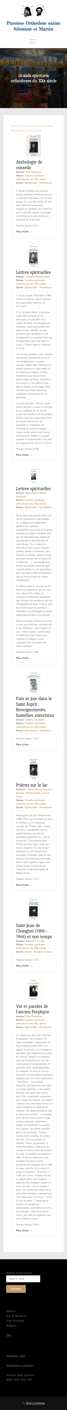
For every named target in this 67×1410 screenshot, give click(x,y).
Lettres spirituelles (33, 272)
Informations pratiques (19, 1365)
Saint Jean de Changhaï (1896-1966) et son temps (34, 931)
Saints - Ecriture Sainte (38, 951)
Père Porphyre (33, 172)
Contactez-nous (15, 1355)
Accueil (15, 125)
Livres (26, 125)
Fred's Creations (35, 1403)
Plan (8, 1335)
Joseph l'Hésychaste (37, 276)
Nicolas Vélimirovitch (28, 793)
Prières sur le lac (32, 784)
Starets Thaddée (35, 719)
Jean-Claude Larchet (39, 789)
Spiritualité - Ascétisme (38, 182)
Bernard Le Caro (34, 941)
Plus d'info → (24, 231)
